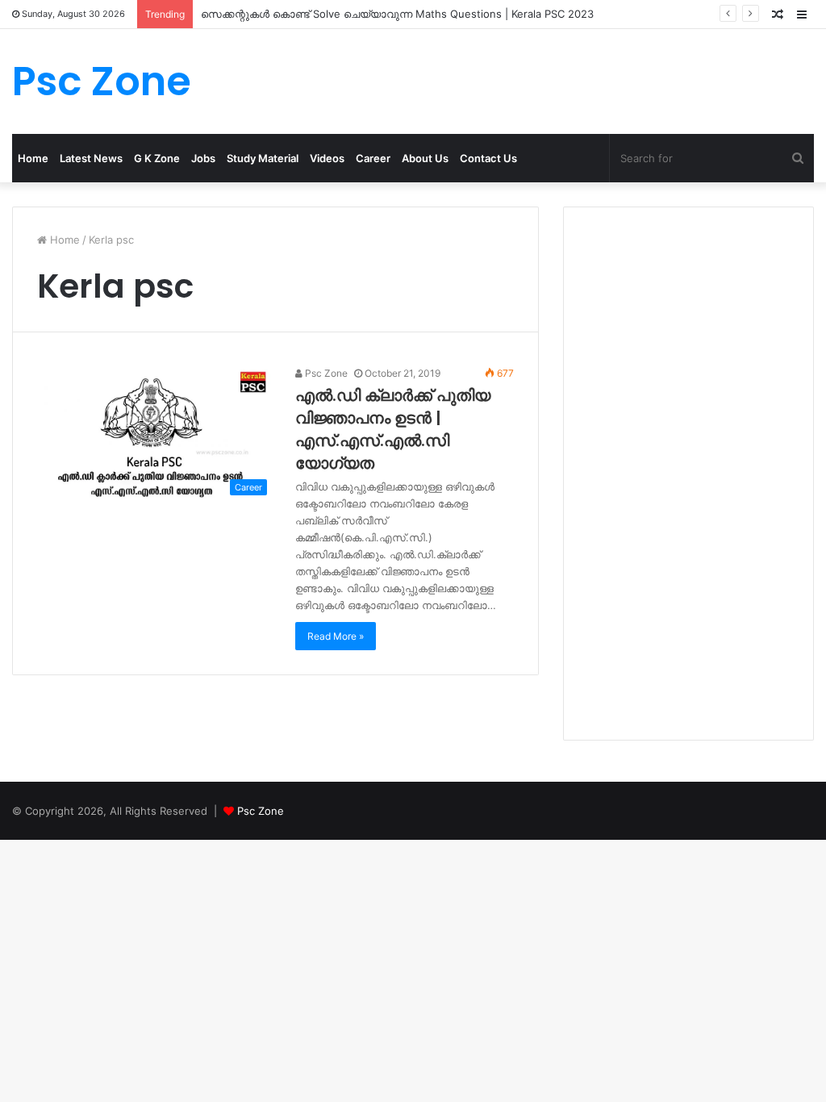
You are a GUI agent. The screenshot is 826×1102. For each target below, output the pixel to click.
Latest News (91, 158)
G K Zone (157, 158)
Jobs (203, 158)
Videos (327, 158)
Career (373, 158)
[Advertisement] (688, 474)
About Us (425, 158)
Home (33, 158)
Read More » (335, 636)
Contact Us (488, 158)
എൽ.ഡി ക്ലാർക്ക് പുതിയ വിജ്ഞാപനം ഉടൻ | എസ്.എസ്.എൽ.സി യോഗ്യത (392, 429)
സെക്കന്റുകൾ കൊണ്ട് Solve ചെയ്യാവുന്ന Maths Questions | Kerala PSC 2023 (397, 13)
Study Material (262, 158)
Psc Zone (325, 373)
